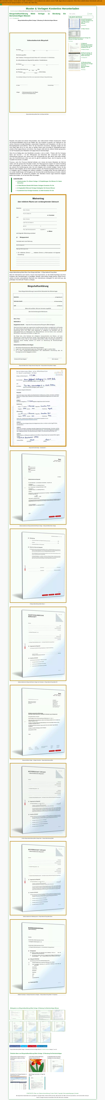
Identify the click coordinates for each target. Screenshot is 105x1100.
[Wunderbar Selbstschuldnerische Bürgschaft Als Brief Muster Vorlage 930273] (16, 1031)
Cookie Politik (54, 1093)
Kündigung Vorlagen (85, 49)
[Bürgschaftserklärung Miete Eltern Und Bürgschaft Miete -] (37, 112)
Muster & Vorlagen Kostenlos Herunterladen (52, 8)
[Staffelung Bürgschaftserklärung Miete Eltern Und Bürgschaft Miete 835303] (16, 1020)
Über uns (36, 1093)
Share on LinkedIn (42, 1046)
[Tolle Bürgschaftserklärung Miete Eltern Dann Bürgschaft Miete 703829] (30, 1020)
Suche (90, 13)
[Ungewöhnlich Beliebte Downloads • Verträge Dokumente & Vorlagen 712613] (44, 1042)
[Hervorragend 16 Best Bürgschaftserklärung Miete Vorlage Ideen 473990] (16, 1042)
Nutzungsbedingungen (68, 1093)
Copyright (60, 1093)
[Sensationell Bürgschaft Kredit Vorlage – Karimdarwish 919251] (58, 1020)
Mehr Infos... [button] (34, 2)
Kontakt (77, 1093)
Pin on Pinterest (32, 1046)
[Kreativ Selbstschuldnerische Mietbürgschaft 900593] (30, 1042)
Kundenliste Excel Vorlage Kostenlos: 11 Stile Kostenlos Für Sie (35, 190)
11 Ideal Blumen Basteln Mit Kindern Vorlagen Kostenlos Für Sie (35, 185)
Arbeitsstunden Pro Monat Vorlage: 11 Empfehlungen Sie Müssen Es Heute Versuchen (17, 1058)
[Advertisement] (37, 27)
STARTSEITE (30, 1093)
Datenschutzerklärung (44, 1093)
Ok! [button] (1, 4)
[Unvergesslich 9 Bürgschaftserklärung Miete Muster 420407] (30, 1031)
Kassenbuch (83, 25)
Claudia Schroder (45, 1049)
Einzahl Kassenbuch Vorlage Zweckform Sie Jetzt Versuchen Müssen (87, 21)
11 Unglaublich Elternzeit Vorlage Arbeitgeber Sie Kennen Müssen (36, 188)
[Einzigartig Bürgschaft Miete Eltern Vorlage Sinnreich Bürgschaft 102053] (44, 1020)
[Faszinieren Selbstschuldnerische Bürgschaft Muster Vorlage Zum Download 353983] (44, 1031)
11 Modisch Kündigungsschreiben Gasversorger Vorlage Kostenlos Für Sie (86, 45)
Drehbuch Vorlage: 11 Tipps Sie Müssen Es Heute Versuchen (86, 54)
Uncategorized (16, 18)
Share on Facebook (15, 1046)
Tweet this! (24, 1046)
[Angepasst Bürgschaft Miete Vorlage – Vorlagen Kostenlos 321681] (58, 1031)
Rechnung (70, 41)
